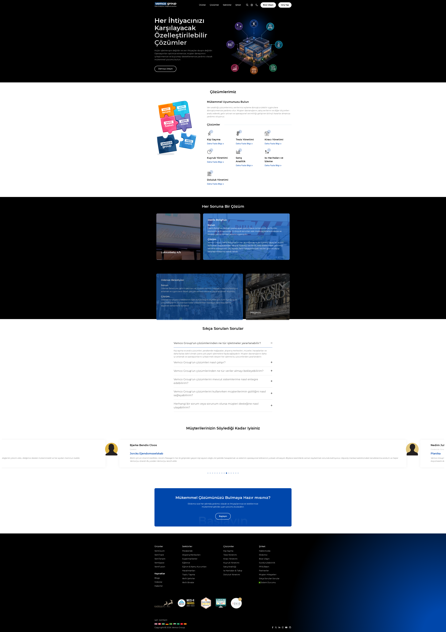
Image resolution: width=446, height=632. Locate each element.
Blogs (157, 578)
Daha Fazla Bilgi (214, 144)
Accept (246, 622)
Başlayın (223, 516)
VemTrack (159, 555)
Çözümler (214, 5)
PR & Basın (264, 567)
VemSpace (159, 563)
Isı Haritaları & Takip (232, 571)
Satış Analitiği (229, 567)
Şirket (238, 5)
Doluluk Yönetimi (231, 575)
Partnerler (264, 571)
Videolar (158, 582)
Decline (265, 622)
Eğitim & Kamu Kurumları (194, 567)
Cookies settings (227, 622)
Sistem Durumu (268, 582)
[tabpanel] (262, 452)
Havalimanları (188, 571)
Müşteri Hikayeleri (267, 575)
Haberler (158, 586)
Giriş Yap (285, 5)
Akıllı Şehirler (188, 578)
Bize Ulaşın (268, 5)
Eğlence (186, 563)
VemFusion (159, 567)
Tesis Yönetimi (230, 555)
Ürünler (202, 5)
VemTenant (159, 559)
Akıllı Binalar (188, 582)
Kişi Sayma (228, 551)
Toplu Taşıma (188, 575)
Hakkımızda (264, 551)
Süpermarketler (189, 559)
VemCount (159, 551)
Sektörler (227, 5)
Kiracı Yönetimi (230, 559)
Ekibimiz (263, 555)
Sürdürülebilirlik (267, 563)
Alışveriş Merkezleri (191, 555)
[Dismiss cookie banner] (273, 598)
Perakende (187, 551)
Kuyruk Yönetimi (231, 563)
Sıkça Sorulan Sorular (269, 578)
